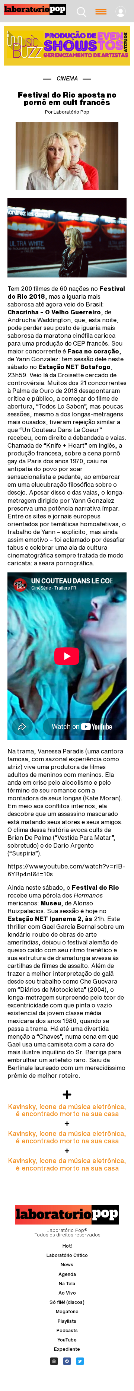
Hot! (67, 1246)
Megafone (67, 1311)
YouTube (67, 1339)
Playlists (67, 1321)
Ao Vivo (67, 1292)
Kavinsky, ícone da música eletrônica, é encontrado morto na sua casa (67, 1110)
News (67, 1264)
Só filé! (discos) (67, 1302)
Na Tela (67, 1283)
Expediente (67, 1349)
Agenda (67, 1274)
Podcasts (67, 1330)
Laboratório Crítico (67, 1255)
